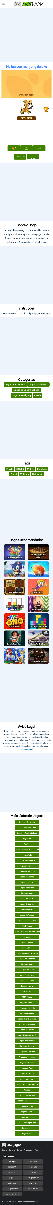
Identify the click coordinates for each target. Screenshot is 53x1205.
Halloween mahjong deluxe (26, 66)
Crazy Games (27, 948)
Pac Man (27, 844)
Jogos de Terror (27, 1079)
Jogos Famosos (27, 970)
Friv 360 (33, 1172)
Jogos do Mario (27, 964)
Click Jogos (27, 926)
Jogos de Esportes (27, 1095)
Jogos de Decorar (27, 1046)
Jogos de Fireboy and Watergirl (27, 931)
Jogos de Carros (27, 904)
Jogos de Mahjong (21, 395)
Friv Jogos (27, 937)
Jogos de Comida (27, 1030)
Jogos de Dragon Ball (27, 1123)
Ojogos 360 (12, 1178)
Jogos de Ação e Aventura (27, 1084)
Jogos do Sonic (27, 1112)
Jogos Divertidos (27, 1117)
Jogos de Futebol (27, 915)
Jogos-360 (33, 1167)
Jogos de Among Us (27, 860)
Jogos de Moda (27, 893)
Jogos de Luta (27, 942)
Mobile (30, 469)
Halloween (37, 474)
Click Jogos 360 (33, 1178)
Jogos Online (27, 1128)
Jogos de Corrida (27, 877)
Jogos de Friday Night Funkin (27, 850)
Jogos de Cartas (27, 975)
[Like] (26, 148)
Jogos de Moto (27, 986)
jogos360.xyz (33, 1188)
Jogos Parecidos (12, 1194)
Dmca (19, 1150)
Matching (42, 469)
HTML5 (20, 469)
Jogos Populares (27, 888)
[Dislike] (39, 148)
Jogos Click (33, 1183)
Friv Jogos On (12, 1188)
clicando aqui (27, 749)
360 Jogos (12, 1161)
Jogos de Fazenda (27, 1008)
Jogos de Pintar (27, 1106)
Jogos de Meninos (27, 866)
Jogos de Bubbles (27, 1063)
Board (14, 474)
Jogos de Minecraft (27, 1041)
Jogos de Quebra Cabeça (26, 390)
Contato (12, 1150)
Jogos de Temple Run (27, 921)
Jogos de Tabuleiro (38, 384)
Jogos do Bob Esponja (27, 1019)
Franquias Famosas (27, 1057)
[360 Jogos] (29, 4)
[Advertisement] (26, 35)
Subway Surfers (27, 910)
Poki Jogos (12, 1183)
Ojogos (27, 1090)
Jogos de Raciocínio (15, 384)
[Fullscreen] (33, 156)
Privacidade (28, 1150)
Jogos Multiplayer (27, 1013)
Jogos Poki (27, 855)
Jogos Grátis (27, 1134)
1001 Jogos (27, 997)
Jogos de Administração (27, 1035)
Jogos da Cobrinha (27, 1052)
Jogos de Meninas (27, 1002)
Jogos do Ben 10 (27, 899)
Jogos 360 (27, 839)
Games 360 (12, 1172)
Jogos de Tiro (27, 882)
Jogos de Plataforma (27, 828)
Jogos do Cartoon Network (27, 953)
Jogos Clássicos (27, 981)
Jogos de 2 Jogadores (27, 1101)
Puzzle (37, 395)
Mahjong (24, 474)
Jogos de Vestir (27, 1068)
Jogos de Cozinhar (27, 1074)
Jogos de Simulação (27, 1024)
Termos (38, 1150)
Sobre (4, 1150)
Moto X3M (27, 992)
